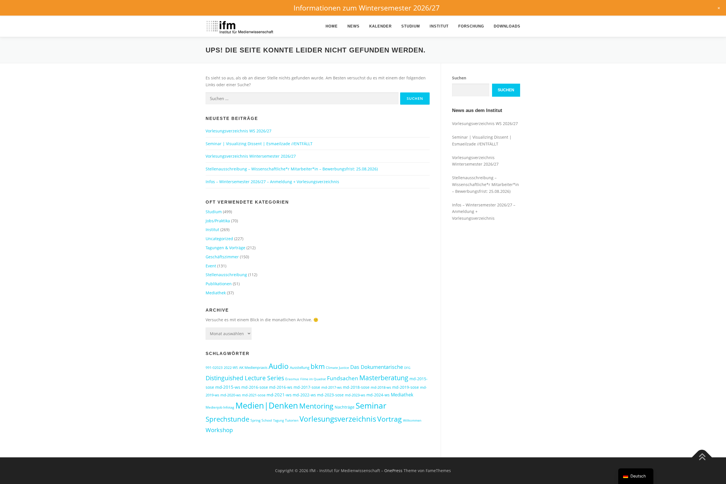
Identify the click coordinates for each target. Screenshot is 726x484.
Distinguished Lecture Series (245, 378)
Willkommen (412, 420)
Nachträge (344, 407)
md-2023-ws (355, 395)
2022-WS (231, 367)
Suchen (459, 78)
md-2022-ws (304, 395)
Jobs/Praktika (218, 220)
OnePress (393, 470)
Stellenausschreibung (226, 274)
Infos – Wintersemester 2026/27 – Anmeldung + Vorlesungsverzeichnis (272, 181)
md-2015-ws (227, 387)
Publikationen (219, 283)
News (353, 26)
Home (332, 26)
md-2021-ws (279, 395)
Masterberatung (383, 377)
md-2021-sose (253, 395)
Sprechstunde (227, 419)
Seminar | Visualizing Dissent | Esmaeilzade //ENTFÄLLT (259, 143)
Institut (439, 26)
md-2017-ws (331, 387)
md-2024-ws (378, 395)
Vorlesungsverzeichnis (337, 419)
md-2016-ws (280, 387)
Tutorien (291, 420)
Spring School (261, 420)
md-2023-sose (330, 395)
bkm (318, 366)
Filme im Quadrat (313, 379)
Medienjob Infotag (220, 407)
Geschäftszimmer (222, 256)
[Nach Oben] (702, 457)
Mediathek (216, 292)
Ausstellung (299, 367)
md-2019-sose (405, 387)
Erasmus (292, 379)
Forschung (471, 26)
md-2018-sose (356, 387)
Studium (410, 26)
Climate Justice (337, 367)
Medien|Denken (266, 405)
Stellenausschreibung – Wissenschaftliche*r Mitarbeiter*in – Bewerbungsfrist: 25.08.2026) (292, 169)
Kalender (380, 26)
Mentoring (316, 406)
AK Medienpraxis (253, 367)
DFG (407, 368)
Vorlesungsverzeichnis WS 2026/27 (238, 131)
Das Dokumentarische (376, 366)
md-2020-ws (230, 395)
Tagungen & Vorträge (225, 247)
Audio (279, 366)
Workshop (219, 430)
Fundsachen (342, 378)
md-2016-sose (254, 387)
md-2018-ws (381, 387)
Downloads (507, 26)
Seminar (371, 405)
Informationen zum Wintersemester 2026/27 (367, 7)
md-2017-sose (307, 387)
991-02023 (214, 367)
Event (211, 266)
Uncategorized (219, 238)
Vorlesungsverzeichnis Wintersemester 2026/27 (251, 156)
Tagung (278, 420)
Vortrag (389, 419)
